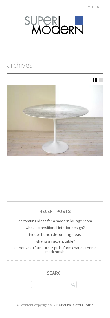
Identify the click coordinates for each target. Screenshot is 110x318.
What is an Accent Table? (55, 241)
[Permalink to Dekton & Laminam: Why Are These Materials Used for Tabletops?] (55, 120)
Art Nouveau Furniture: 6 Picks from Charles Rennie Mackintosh (55, 249)
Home (89, 7)
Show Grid (95, 80)
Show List (101, 80)
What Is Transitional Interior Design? (55, 227)
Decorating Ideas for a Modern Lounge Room (55, 221)
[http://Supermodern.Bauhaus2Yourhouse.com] (55, 40)
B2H (99, 7)
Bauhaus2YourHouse (77, 305)
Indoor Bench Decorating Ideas (55, 234)
